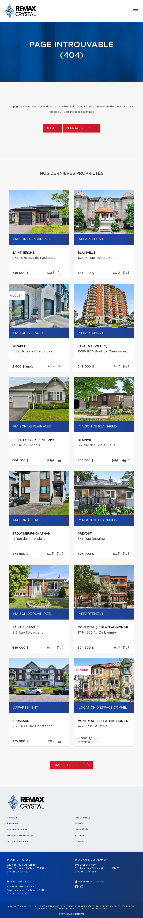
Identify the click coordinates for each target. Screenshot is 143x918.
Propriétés (82, 830)
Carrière (12, 818)
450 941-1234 (88, 872)
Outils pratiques (17, 842)
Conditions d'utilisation (66, 909)
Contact (80, 842)
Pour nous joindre (81, 128)
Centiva (78, 914)
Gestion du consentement (95, 909)
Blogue (79, 836)
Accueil (52, 128)
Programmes (82, 818)
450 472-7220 (20, 893)
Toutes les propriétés (71, 765)
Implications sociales (20, 836)
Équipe (79, 824)
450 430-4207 (21, 872)
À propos (12, 824)
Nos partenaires (17, 830)
